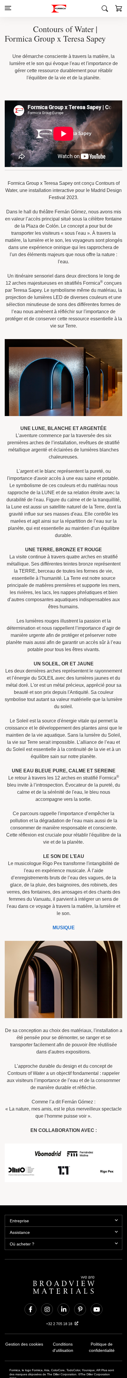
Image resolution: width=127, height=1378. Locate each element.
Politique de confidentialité (101, 1312)
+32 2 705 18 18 (60, 1289)
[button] (118, 9)
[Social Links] (30, 1274)
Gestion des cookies (24, 1309)
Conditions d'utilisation (63, 1309)
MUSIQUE (63, 890)
